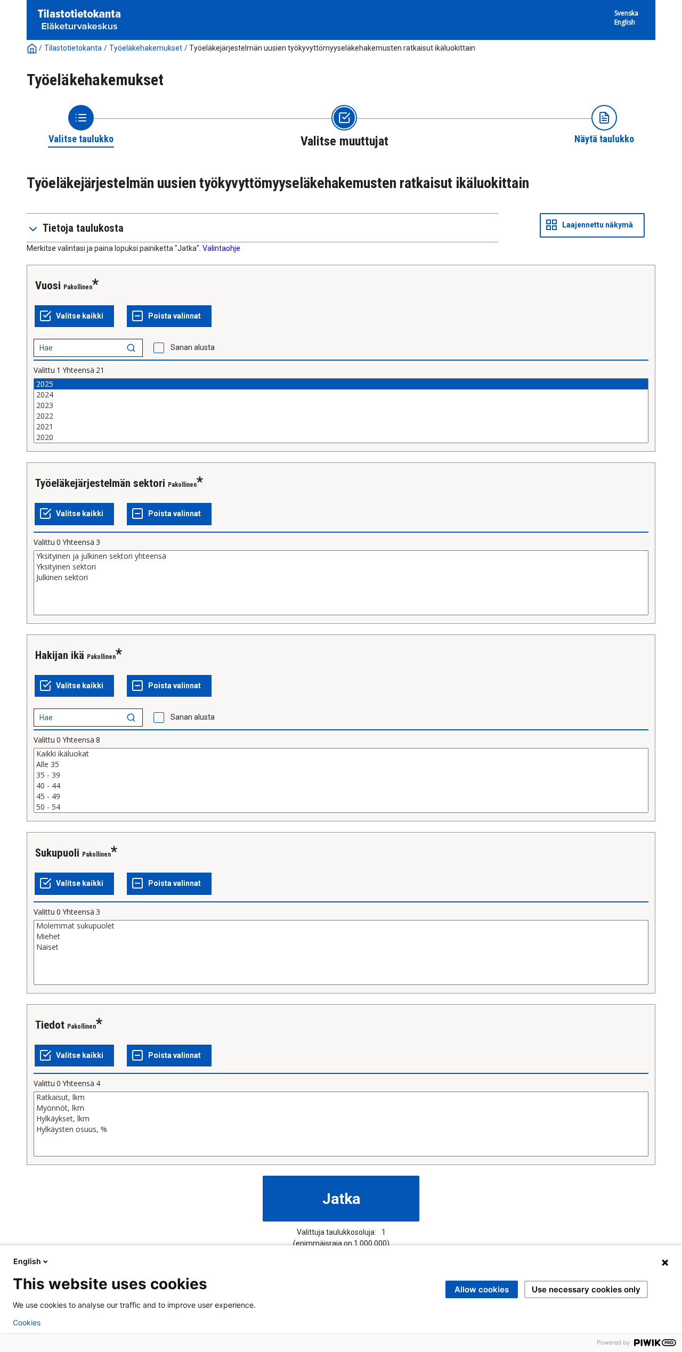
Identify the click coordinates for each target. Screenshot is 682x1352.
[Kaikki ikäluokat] (341, 753)
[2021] (341, 426)
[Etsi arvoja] (131, 348)
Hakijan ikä (59, 655)
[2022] (341, 416)
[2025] (341, 384)
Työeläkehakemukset (145, 48)
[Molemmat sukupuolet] (341, 926)
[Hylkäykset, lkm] (341, 1118)
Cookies (26, 1322)
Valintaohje (221, 248)
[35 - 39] (341, 775)
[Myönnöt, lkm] (341, 1108)
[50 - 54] (341, 807)
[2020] (341, 437)
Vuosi (48, 285)
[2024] (341, 394)
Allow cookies (481, 1289)
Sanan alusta (192, 347)
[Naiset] (341, 947)
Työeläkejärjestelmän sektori (100, 483)
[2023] (341, 405)
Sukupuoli (57, 852)
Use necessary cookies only (586, 1289)
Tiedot (49, 1025)
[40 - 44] (341, 785)
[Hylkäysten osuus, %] (341, 1129)
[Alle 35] (341, 764)
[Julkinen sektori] (341, 577)
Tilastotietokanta (73, 48)
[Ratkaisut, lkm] (341, 1097)
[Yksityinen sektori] (341, 566)
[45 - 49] (341, 796)
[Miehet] (341, 936)
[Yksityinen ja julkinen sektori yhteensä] (341, 556)
